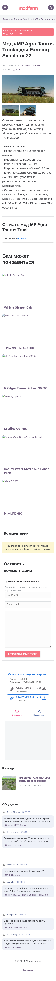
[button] (28, 238)
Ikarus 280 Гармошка (17, 927)
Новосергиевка (14, 845)
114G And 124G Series (19, 347)
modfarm (28, 8)
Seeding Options (16, 428)
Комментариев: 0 (31, 66)
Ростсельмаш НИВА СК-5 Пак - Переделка (27, 895)
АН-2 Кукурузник (15, 875)
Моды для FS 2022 (12, 34)
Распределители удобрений (18, 30)
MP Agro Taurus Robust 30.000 (25, 388)
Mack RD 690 (13, 513)
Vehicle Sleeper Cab (18, 307)
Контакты (28, 970)
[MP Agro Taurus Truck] (28, 89)
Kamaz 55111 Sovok (16, 825)
